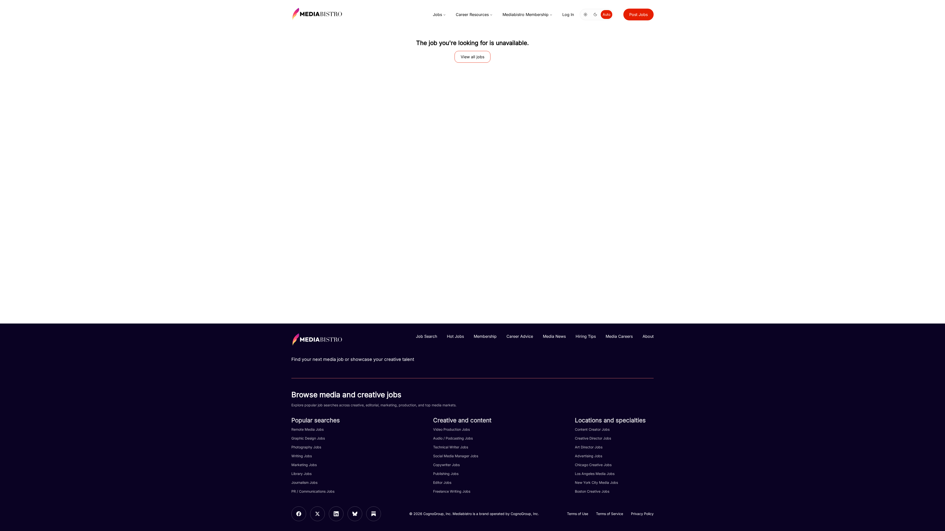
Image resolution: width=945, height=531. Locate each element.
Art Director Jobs (588, 447)
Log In (568, 14)
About (648, 336)
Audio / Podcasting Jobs (453, 438)
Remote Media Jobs (307, 429)
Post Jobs (638, 14)
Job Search (426, 336)
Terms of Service (609, 514)
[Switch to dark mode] (595, 14)
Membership (485, 336)
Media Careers (619, 336)
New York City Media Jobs (596, 482)
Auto (606, 14)
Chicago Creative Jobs (593, 465)
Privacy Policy (642, 514)
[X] (317, 513)
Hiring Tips (586, 336)
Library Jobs (301, 474)
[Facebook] (298, 513)
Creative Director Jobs (593, 438)
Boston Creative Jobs (592, 491)
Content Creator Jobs (592, 429)
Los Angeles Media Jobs (594, 474)
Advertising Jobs (588, 456)
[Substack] (373, 513)
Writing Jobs (301, 456)
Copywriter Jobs (446, 465)
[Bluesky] (354, 513)
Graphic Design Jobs (308, 438)
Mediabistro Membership (526, 14)
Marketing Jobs (304, 465)
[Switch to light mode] (585, 14)
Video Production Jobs (451, 429)
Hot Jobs (455, 336)
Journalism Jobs (304, 482)
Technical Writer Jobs (450, 447)
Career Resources (472, 14)
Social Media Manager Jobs (455, 456)
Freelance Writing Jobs (451, 491)
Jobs (437, 14)
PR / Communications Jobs (312, 491)
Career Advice (519, 336)
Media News (554, 336)
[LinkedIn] (336, 513)
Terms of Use (577, 514)
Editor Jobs (442, 482)
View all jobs (472, 56)
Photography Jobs (306, 447)
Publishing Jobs (445, 474)
